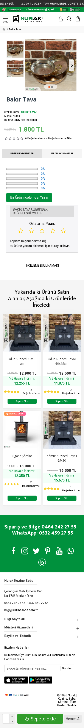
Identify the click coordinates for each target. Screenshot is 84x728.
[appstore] (16, 680)
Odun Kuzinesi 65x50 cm (22, 361)
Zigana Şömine (22, 456)
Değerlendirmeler (22, 153)
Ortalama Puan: (42, 223)
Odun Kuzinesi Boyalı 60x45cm (62, 361)
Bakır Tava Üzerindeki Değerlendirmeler (30, 211)
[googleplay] (40, 680)
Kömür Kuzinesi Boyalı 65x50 (62, 458)
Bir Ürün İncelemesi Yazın (29, 197)
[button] (29, 65)
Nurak (16, 116)
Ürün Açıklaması (62, 153)
